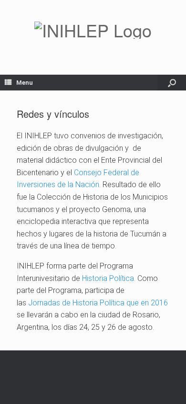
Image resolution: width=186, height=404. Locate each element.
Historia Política (107, 278)
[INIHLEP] (93, 30)
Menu (24, 82)
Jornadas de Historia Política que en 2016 (98, 302)
